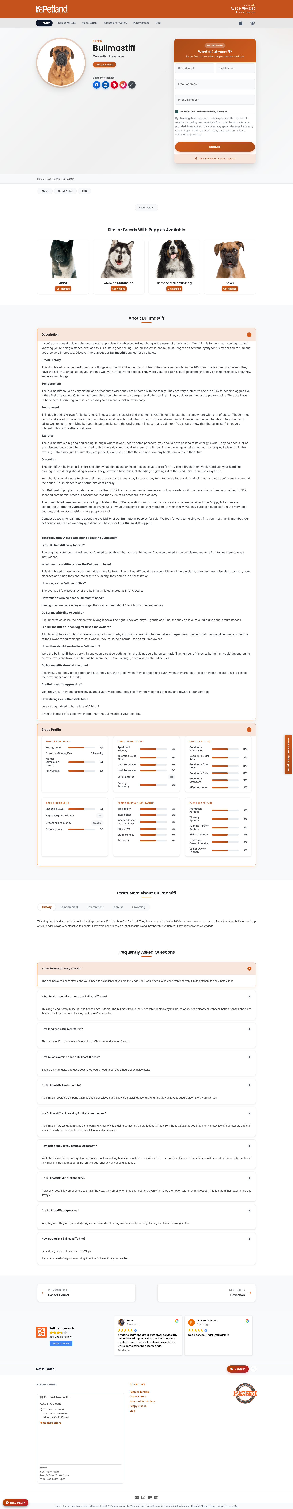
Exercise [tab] (117, 907)
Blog (158, 23)
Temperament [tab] (69, 907)
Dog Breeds (53, 178)
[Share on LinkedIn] (105, 85)
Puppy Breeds (141, 23)
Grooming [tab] (138, 907)
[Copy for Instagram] (123, 85)
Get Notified (63, 288)
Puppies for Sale (66, 23)
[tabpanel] (146, 923)
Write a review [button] (61, 1343)
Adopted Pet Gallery (115, 23)
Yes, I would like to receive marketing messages (203, 111)
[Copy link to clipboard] (132, 85)
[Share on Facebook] (96, 85)
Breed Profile (65, 191)
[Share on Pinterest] (114, 85)
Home (40, 178)
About (45, 191)
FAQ (84, 191)
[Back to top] (253, 1369)
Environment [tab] (95, 907)
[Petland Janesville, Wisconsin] (52, 9)
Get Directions (52, 1423)
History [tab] (47, 907)
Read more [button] (124, 1350)
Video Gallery (89, 23)
